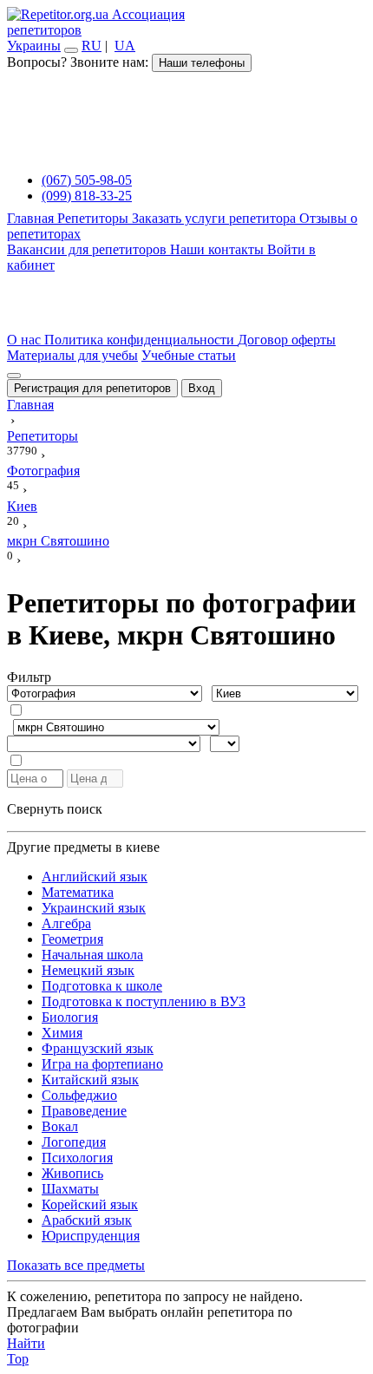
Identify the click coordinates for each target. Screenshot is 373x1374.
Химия (62, 1032)
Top (18, 1358)
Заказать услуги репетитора (215, 218)
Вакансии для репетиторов (88, 249)
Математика (78, 892)
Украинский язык (94, 907)
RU (91, 45)
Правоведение (84, 1110)
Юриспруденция (91, 1235)
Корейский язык (90, 1204)
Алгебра (66, 923)
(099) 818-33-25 (87, 195)
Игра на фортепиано (102, 1064)
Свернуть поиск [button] (54, 809)
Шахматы (70, 1188)
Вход (201, 388)
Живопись (72, 1173)
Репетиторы (94, 218)
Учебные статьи (188, 355)
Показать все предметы (76, 1265)
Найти (26, 1343)
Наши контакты (218, 249)
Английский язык (94, 876)
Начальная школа (92, 954)
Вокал (60, 1126)
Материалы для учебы (72, 355)
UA (125, 45)
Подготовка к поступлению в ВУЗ (143, 1001)
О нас (25, 339)
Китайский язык (90, 1079)
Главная (32, 218)
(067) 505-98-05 (87, 180)
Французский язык (98, 1048)
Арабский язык (87, 1220)
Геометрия (72, 939)
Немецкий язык (88, 970)
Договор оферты (287, 339)
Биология (70, 1017)
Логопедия (74, 1142)
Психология (77, 1157)
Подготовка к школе (102, 985)
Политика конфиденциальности (141, 339)
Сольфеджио (79, 1095)
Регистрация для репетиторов (92, 388)
